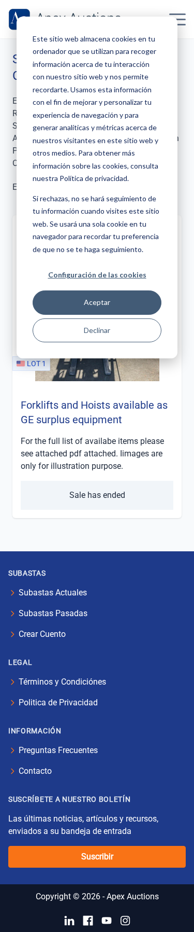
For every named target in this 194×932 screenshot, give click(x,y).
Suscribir (97, 856)
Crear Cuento (42, 634)
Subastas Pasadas (53, 613)
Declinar (97, 330)
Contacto (35, 771)
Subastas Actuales (53, 592)
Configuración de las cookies (97, 274)
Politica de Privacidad (58, 702)
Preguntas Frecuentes (58, 750)
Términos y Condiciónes (62, 682)
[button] (177, 19)
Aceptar (97, 302)
